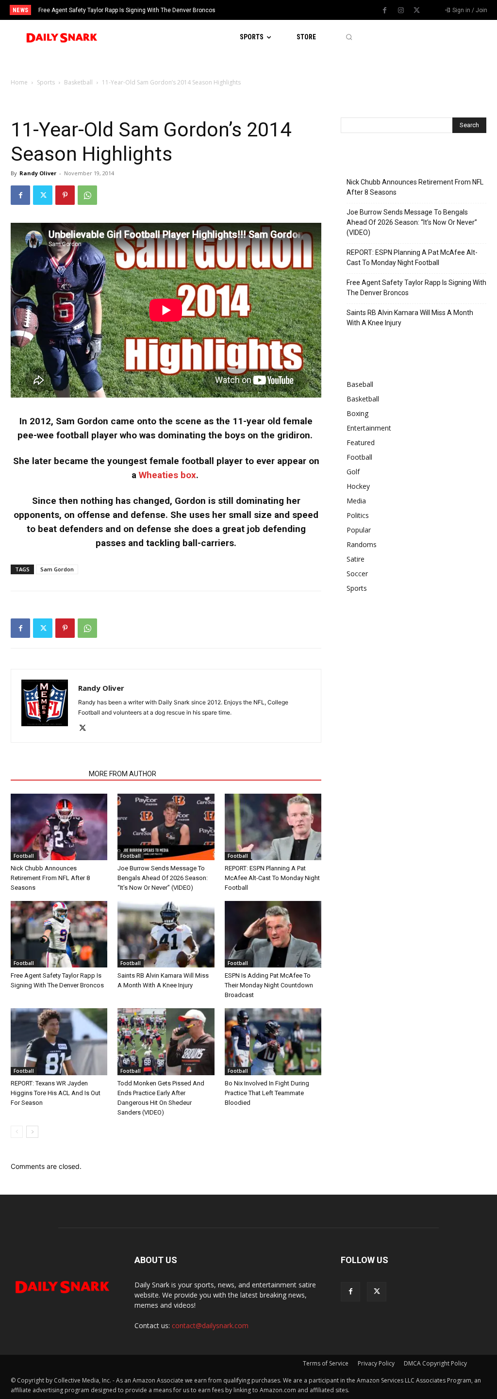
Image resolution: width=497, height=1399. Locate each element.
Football (24, 855)
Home (19, 82)
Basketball (78, 82)
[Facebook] (385, 10)
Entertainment (369, 428)
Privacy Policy (376, 1363)
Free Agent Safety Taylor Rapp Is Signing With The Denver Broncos (416, 288)
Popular (359, 529)
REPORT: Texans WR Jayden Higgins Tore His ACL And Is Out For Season (55, 1093)
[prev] (258, 10)
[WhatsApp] (87, 195)
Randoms (362, 544)
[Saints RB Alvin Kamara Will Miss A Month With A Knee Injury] (165, 934)
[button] (348, 37)
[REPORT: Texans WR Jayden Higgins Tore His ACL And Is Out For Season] (59, 1041)
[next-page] (32, 1132)
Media (356, 500)
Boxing (357, 413)
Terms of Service (325, 1363)
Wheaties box (167, 475)
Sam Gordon (57, 569)
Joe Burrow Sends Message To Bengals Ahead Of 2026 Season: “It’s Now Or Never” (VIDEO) (162, 878)
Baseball (360, 384)
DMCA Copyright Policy (435, 1363)
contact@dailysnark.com (210, 1325)
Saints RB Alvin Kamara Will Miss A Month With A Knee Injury (119, 10)
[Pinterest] (65, 195)
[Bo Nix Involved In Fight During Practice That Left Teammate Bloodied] (273, 1041)
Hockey (358, 486)
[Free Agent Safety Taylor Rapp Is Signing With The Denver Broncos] (59, 934)
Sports (46, 82)
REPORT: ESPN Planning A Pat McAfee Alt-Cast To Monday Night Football (272, 878)
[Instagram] (401, 10)
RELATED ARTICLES (47, 774)
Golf (353, 471)
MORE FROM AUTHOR (122, 774)
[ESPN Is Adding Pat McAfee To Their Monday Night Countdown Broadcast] (273, 934)
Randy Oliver (37, 173)
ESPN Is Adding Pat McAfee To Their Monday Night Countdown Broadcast (269, 985)
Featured (361, 442)
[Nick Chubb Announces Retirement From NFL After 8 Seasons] (59, 827)
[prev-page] (17, 1132)
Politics (358, 515)
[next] (274, 10)
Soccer (357, 573)
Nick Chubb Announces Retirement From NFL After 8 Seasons (50, 878)
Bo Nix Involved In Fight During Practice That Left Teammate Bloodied (267, 1093)
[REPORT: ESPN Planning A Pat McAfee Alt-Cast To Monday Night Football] (273, 827)
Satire (355, 559)
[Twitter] (417, 10)
